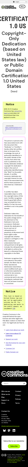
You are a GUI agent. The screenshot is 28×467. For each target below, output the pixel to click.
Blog (2, 397)
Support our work (12, 339)
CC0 (13, 309)
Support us (5, 400)
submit (24, 383)
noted (23, 454)
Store (3, 403)
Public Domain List (12, 352)
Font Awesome (13, 462)
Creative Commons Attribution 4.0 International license (15, 459)
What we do (5, 394)
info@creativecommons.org (10, 426)
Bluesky (4, 430)
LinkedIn (14, 430)
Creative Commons (8, 7)
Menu (22, 6)
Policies (18, 399)
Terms (17, 403)
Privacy (18, 395)
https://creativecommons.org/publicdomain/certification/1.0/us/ (13, 128)
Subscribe (14, 446)
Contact (18, 391)
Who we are (5, 391)
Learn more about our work (15, 330)
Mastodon (9, 430)
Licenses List (10, 348)
